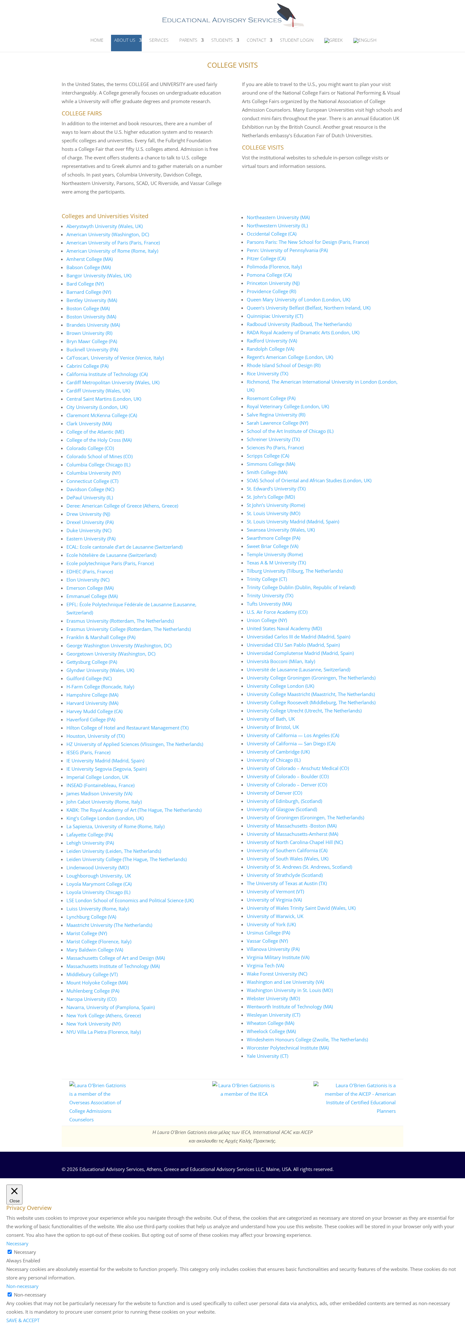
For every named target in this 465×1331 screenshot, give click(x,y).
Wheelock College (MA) (271, 1031)
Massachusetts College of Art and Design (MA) (115, 958)
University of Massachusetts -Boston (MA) (292, 826)
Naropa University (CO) (91, 999)
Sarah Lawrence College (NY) (277, 423)
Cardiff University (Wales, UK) (98, 390)
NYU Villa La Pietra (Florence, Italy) (103, 1032)
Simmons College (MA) (271, 464)
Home (96, 40)
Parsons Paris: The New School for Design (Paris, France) (308, 242)
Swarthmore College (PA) (273, 538)
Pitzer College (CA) (266, 258)
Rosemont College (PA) (271, 398)
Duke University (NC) (88, 530)
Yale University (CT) (267, 1056)
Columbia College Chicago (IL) (98, 464)
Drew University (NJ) (88, 514)
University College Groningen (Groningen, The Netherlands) (311, 678)
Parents (188, 40)
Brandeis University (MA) (93, 325)
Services (159, 40)
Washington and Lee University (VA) (285, 982)
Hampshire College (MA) (92, 695)
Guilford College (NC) (89, 678)
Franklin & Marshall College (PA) (100, 637)
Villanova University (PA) (273, 949)
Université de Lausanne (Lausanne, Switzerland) (298, 669)
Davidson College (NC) (90, 489)
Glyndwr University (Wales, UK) (100, 670)
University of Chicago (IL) (274, 760)
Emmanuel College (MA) (92, 596)
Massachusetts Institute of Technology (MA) (113, 966)
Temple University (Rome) (275, 554)
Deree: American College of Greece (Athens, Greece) (122, 505)
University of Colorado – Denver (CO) (287, 784)
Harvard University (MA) (92, 703)
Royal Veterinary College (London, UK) (288, 406)
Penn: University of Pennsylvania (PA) (287, 250)
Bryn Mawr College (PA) (91, 341)
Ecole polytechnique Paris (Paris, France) (110, 563)
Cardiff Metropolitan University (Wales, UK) (112, 382)
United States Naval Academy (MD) (284, 628)
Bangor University (86, 275)
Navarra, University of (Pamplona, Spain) (110, 1007)
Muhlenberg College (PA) (92, 991)
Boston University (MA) (91, 316)
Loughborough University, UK (98, 875)
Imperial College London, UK (97, 777)
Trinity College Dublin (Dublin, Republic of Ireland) (301, 587)
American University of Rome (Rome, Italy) (112, 251)
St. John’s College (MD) (271, 497)
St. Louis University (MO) (273, 513)
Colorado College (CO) (90, 448)
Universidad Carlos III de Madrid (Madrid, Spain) (298, 636)
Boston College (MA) (88, 308)
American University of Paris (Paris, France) (113, 242)
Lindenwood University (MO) (97, 867)
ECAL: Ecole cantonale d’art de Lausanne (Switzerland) (124, 547)
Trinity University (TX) (270, 595)
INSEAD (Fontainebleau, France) (100, 785)
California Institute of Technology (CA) (107, 374)
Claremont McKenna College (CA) (101, 415)
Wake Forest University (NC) (277, 974)
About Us (124, 40)
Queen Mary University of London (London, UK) (298, 299)
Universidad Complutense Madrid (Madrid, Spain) (300, 653)
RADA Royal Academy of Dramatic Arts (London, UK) (303, 332)
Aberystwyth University (91, 226)
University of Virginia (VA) (274, 900)
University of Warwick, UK (275, 916)
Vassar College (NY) (267, 941)
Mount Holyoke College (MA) (97, 982)
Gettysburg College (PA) (91, 662)
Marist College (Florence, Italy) (98, 941)
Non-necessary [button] (22, 1286)
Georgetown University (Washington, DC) (110, 653)
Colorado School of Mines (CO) (99, 456)
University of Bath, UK (271, 719)
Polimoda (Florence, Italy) (274, 266)
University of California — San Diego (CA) (291, 743)
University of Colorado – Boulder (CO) (288, 776)
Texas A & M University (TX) (276, 562)
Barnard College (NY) (88, 292)
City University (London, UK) (96, 407)
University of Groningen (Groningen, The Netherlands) (305, 817)
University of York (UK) (271, 924)
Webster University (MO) (273, 998)
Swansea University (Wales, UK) (281, 530)
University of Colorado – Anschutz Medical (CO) (298, 768)
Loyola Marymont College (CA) (99, 884)
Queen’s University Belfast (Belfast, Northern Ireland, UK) (308, 308)
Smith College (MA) (267, 472)
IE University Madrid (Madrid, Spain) (105, 760)
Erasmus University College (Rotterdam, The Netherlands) (128, 629)
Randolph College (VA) (270, 349)
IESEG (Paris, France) (88, 752)
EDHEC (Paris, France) (89, 571)
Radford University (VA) (272, 340)
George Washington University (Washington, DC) (118, 645)
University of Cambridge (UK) (278, 752)
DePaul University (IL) (89, 497)
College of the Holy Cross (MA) (99, 440)
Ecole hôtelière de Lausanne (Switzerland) (111, 555)
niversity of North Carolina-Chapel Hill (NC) (296, 842)
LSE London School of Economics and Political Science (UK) (130, 900)
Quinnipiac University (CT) (275, 316)
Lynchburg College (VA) (91, 917)
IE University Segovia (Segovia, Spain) (106, 769)
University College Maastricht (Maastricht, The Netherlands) (311, 694)
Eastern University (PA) (90, 538)
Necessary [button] (17, 1243)
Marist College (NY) (86, 933)
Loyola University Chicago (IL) (98, 892)
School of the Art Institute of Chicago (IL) (290, 431)
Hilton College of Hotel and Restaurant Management (122, 727)
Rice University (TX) (267, 373)
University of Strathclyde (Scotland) (285, 875)
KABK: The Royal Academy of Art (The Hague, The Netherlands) (134, 810)
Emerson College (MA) (90, 588)
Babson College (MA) (88, 267)
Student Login (296, 40)
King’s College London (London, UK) (105, 818)
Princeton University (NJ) (273, 283)
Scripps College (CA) (268, 456)
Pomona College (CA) (269, 275)
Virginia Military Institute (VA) (278, 957)
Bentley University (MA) (91, 300)
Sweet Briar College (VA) (272, 546)
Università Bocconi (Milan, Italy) (281, 661)
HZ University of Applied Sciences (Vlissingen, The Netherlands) (134, 744)
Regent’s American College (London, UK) (290, 357)
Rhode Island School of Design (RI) (283, 365)
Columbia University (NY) (93, 473)
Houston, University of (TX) (95, 736)
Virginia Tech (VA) (265, 965)
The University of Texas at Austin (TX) (287, 883)
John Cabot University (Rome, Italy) (104, 801)
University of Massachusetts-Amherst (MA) (292, 834)
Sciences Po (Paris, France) (275, 447)
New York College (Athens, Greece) (103, 1015)
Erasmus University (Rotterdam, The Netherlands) (120, 621)
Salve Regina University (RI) (276, 414)
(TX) (185, 727)
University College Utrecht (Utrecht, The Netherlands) (304, 710)
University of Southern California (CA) (287, 850)
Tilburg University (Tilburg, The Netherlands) (295, 571)
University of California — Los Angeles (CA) (293, 735)
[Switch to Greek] (333, 43)
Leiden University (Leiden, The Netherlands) (113, 851)
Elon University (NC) (87, 579)
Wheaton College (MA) (270, 1023)
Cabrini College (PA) (87, 366)
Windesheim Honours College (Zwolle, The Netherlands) (307, 1039)
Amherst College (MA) (89, 259)
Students (222, 40)
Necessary (25, 1252)
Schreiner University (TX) (273, 439)
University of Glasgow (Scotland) (282, 809)
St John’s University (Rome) (276, 505)
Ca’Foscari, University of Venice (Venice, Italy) (115, 357)
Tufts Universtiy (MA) (269, 604)
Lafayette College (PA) (89, 834)
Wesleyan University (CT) (273, 1015)
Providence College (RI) (271, 291)
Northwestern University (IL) (277, 225)
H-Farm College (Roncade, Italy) (100, 686)
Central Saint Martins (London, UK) (103, 399)
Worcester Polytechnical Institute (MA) (288, 1047)
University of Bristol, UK (273, 727)
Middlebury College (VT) (92, 974)
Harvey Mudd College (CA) (94, 711)
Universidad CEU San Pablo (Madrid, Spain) (293, 645)
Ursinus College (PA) (268, 932)
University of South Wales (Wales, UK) (287, 858)
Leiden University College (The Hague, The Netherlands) (126, 859)
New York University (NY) (93, 1023)
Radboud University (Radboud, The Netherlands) (299, 324)
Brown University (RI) (89, 333)
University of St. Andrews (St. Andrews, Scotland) (299, 867)
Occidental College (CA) (271, 234)
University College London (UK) (280, 686)
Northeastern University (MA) (278, 217)
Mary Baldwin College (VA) (94, 949)
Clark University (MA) (89, 423)
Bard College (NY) (85, 283)
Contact (256, 40)
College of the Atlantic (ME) (95, 431)
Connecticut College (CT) (92, 481)
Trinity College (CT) (267, 579)
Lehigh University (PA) (90, 843)
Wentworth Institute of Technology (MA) (290, 1006)
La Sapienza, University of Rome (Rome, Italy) (115, 826)
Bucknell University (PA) (92, 349)
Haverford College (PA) (90, 719)
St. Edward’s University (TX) (276, 488)
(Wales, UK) (130, 226)
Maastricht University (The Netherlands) (109, 925)
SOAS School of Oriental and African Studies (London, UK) (309, 480)
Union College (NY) (267, 620)
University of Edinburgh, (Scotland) (284, 801)
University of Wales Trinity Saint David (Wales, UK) (301, 908)
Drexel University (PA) (90, 522)
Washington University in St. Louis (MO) (290, 990)
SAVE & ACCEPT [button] (23, 1320)
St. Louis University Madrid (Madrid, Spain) (293, 521)
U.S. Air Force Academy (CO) (277, 612)
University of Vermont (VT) (275, 891)
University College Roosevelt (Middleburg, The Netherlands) (311, 702)
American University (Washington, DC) (107, 234)
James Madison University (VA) (99, 793)
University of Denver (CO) (274, 793)
